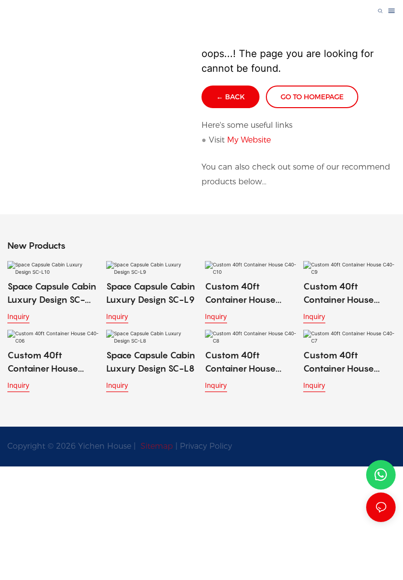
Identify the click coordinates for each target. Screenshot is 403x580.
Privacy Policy (206, 446)
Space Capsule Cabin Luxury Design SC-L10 (51, 293)
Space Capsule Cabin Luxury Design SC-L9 (150, 293)
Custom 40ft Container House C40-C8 (240, 362)
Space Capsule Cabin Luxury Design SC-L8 (150, 362)
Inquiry (18, 316)
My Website (249, 140)
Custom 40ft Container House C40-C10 (240, 293)
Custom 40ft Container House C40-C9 (338, 293)
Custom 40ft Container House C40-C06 (42, 362)
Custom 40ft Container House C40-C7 (338, 362)
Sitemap (155, 446)
